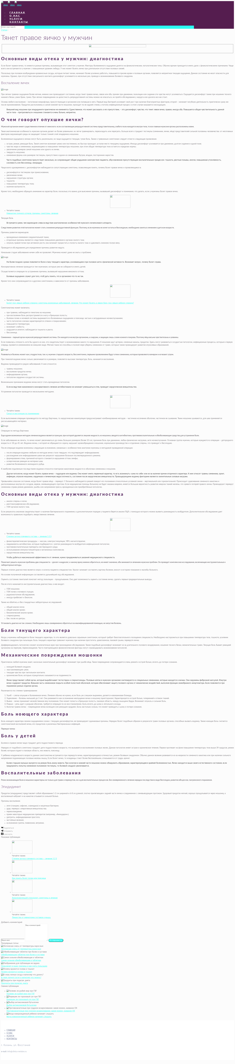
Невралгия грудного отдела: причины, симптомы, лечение (32, 213)
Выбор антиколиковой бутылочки (21, 1005)
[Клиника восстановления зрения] (11, 5)
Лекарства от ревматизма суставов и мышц (31, 918)
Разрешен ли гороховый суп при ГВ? (23, 1000)
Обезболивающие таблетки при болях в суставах (23, 955)
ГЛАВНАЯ (11, 1030)
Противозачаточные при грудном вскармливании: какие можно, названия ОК (41, 1011)
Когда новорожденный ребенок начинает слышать (29, 1017)
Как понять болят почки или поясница (29, 878)
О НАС (10, 1033)
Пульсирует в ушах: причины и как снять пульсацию (24, 966)
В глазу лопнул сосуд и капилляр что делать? (21, 978)
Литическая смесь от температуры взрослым (21, 949)
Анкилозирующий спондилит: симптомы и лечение (35, 898)
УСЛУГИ (10, 1036)
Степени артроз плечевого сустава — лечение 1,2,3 (29, 537)
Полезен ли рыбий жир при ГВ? (21, 994)
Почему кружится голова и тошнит (16, 972)
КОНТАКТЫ (12, 1039)
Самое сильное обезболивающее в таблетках (21, 960)
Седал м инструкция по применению (23, 414)
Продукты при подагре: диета (14, 983)
